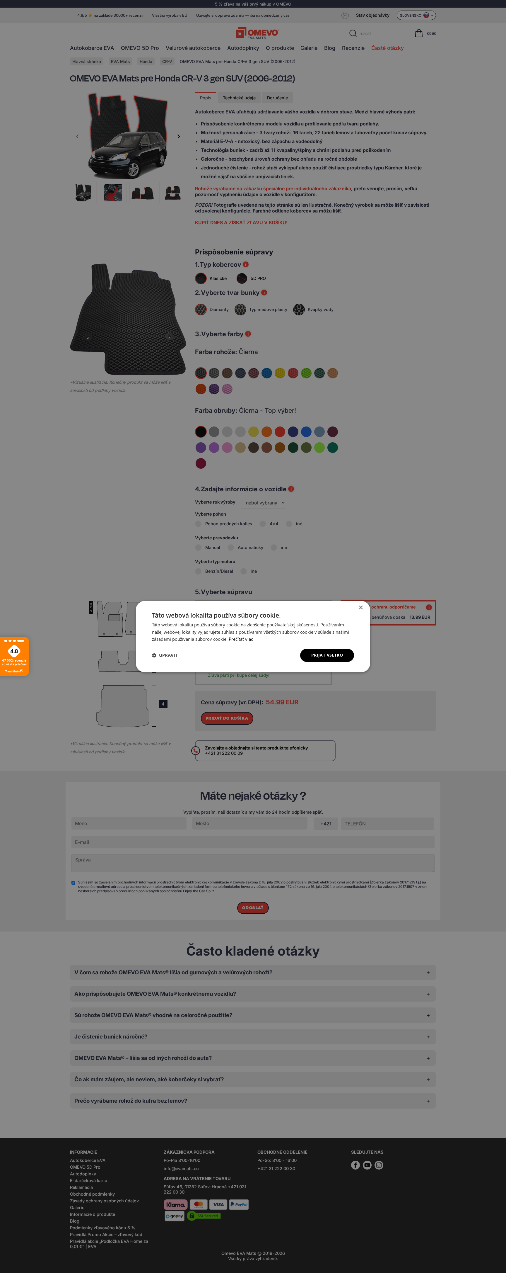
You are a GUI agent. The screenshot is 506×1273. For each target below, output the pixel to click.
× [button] (360, 608)
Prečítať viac (241, 639)
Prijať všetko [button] (327, 655)
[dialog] (253, 636)
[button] (165, 655)
